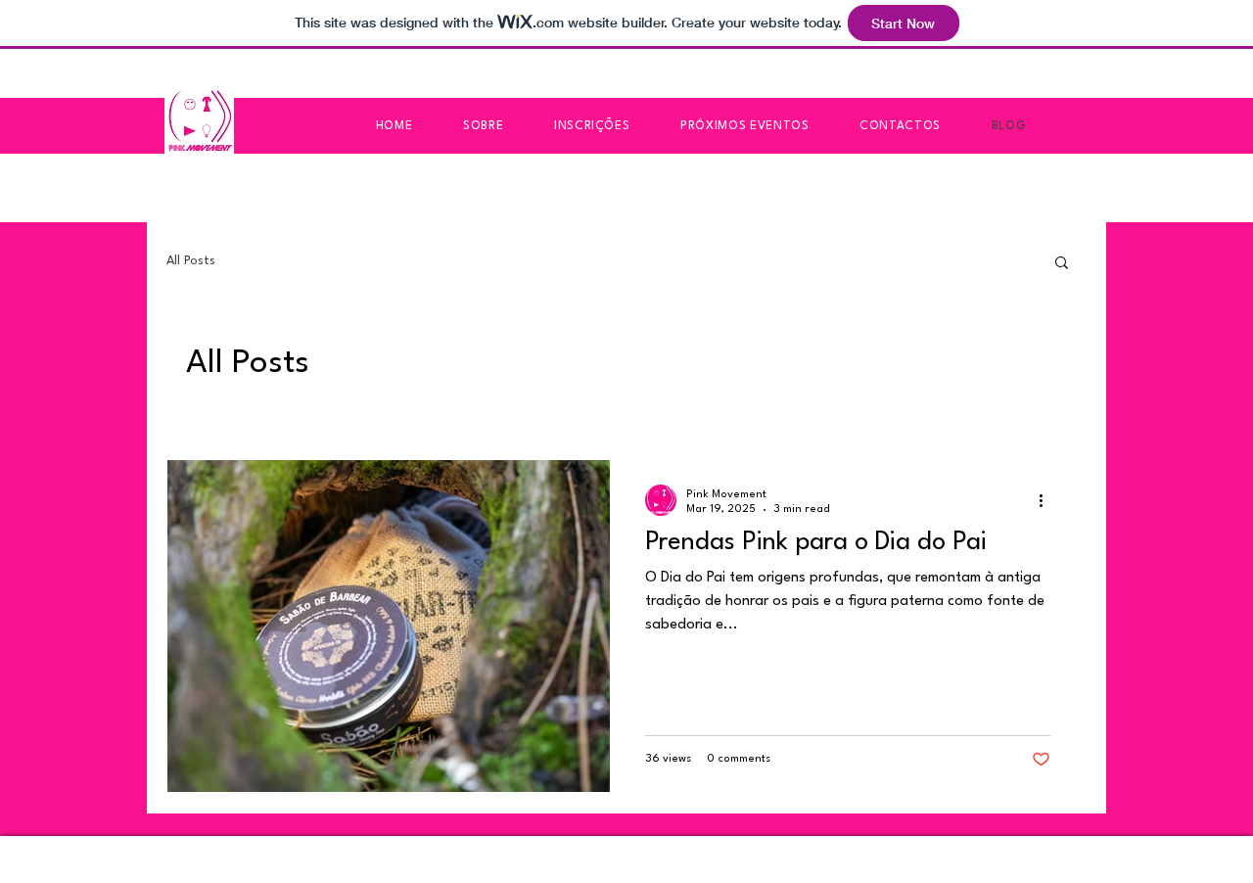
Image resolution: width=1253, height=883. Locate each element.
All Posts (190, 261)
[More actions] (1047, 500)
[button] (1061, 264)
